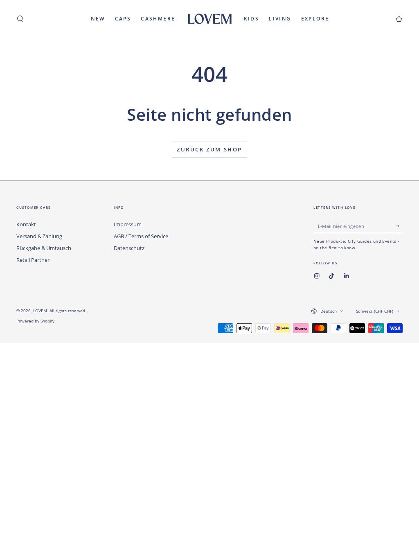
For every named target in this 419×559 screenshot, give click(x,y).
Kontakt (26, 224)
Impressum (128, 224)
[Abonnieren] (399, 226)
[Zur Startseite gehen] (209, 19)
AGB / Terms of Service (141, 236)
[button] (20, 18)
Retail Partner (33, 260)
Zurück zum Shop (209, 149)
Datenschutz (129, 248)
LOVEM (40, 310)
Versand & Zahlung (39, 236)
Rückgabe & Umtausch (43, 248)
